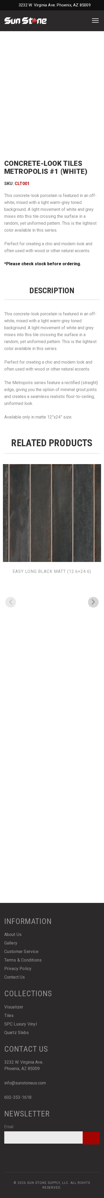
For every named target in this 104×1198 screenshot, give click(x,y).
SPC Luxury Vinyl (20, 1024)
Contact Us (14, 977)
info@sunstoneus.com (25, 1083)
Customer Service (21, 951)
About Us (13, 934)
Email (9, 1126)
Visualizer (13, 1007)
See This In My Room (52, 144)
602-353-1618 (17, 1097)
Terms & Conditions (23, 960)
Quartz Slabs (16, 1032)
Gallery (10, 943)
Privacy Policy (18, 968)
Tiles (9, 1015)
